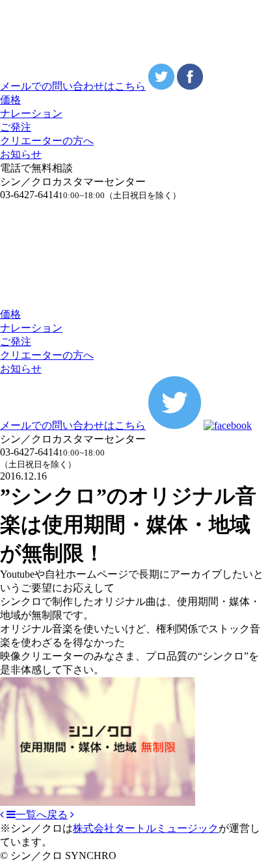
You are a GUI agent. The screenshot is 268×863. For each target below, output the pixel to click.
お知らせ (21, 154)
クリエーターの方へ (47, 140)
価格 (10, 99)
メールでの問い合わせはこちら (73, 86)
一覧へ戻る (42, 814)
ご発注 (15, 127)
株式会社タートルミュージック (146, 828)
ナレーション (31, 113)
